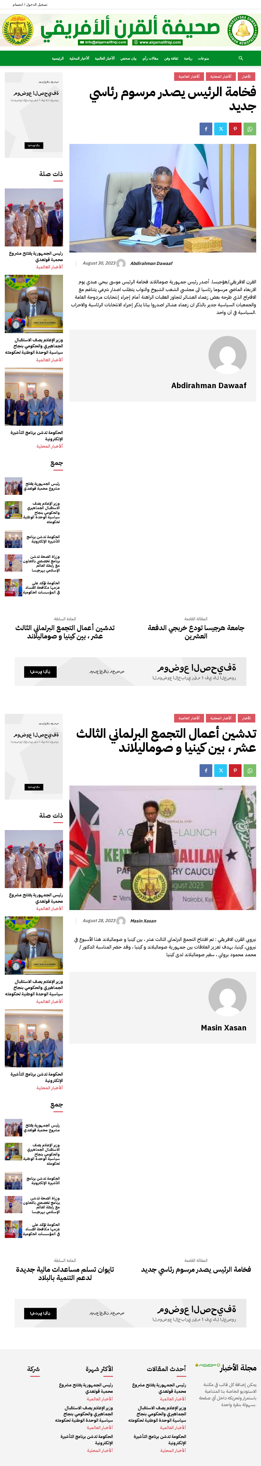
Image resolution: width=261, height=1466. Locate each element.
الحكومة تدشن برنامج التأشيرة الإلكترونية (37, 435)
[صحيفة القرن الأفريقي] (130, 30)
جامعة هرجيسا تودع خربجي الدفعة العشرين (196, 632)
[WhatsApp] (249, 129)
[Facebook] (206, 129)
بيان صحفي (128, 58)
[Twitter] (220, 129)
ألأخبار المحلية (79, 58)
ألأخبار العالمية (105, 58)
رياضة (188, 58)
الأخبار (246, 76)
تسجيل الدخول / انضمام (30, 4)
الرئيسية (58, 58)
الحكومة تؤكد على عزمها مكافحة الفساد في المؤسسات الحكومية (41, 587)
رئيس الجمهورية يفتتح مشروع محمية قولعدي (36, 256)
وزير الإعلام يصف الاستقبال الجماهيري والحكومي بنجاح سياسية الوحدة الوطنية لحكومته (34, 346)
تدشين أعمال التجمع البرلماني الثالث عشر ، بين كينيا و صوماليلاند (65, 632)
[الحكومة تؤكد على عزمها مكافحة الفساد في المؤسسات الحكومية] (13, 587)
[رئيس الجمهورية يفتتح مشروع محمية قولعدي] (34, 218)
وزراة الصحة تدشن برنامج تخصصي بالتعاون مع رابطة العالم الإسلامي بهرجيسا (41, 563)
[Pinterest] (235, 129)
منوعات (203, 58)
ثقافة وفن (171, 58)
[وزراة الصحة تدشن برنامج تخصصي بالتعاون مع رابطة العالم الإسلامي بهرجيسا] (13, 563)
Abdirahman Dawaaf (151, 264)
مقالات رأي (150, 58)
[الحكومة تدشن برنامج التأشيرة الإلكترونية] (34, 397)
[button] (240, 58)
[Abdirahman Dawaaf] (122, 263)
